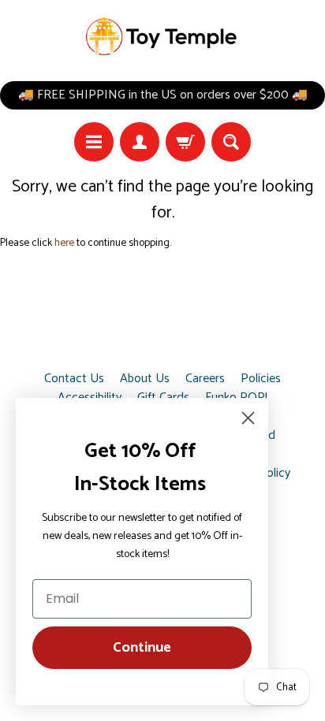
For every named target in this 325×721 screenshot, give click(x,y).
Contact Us (74, 379)
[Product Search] (231, 142)
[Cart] (185, 142)
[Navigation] (94, 142)
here (64, 242)
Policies (261, 379)
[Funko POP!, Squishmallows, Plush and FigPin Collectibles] (162, 37)
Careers (205, 379)
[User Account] (139, 142)
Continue (142, 648)
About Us (145, 379)
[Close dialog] (248, 418)
